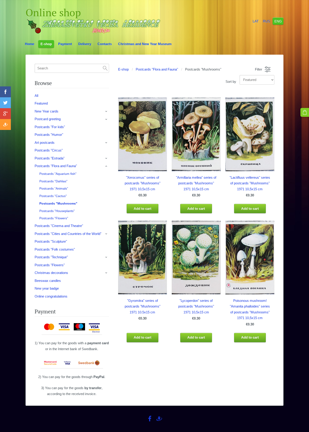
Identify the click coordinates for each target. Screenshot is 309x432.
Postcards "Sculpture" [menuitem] (51, 241)
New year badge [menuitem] (47, 288)
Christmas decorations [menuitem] (51, 273)
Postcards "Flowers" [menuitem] (53, 218)
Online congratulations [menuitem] (51, 296)
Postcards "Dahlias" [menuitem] (53, 181)
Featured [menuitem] (41, 103)
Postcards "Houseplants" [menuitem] (57, 211)
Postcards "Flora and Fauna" (157, 69)
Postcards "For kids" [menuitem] (50, 127)
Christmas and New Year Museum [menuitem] (144, 44)
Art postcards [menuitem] (45, 142)
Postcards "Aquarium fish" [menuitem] (57, 174)
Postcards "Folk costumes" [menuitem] (55, 249)
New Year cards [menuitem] (46, 111)
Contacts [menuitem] (104, 44)
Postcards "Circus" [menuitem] (49, 150)
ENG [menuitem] (278, 21)
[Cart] (304, 112)
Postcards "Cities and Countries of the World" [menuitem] (68, 234)
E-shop (123, 69)
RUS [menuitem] (266, 21)
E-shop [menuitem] (46, 44)
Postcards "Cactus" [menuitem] (53, 196)
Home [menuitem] (29, 44)
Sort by (231, 81)
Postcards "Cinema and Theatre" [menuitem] (59, 226)
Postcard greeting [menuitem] (48, 119)
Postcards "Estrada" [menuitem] (49, 158)
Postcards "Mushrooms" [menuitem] (58, 203)
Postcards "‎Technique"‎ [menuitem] (51, 257)
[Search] (105, 68)
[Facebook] (149, 418)
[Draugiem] (159, 418)
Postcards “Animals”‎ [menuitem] (53, 188)
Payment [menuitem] (65, 44)
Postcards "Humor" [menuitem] (49, 135)
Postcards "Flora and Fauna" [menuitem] (56, 166)
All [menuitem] (36, 96)
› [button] (106, 111)
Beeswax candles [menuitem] (48, 281)
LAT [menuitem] (256, 21)
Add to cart (142, 208)
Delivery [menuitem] (84, 44)
